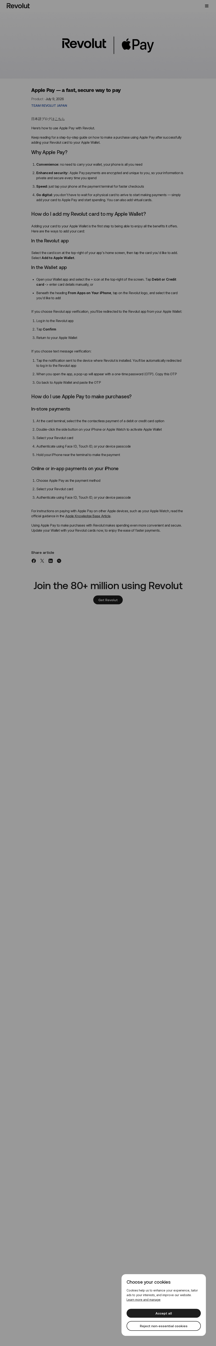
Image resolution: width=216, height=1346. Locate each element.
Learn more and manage (144, 1299)
